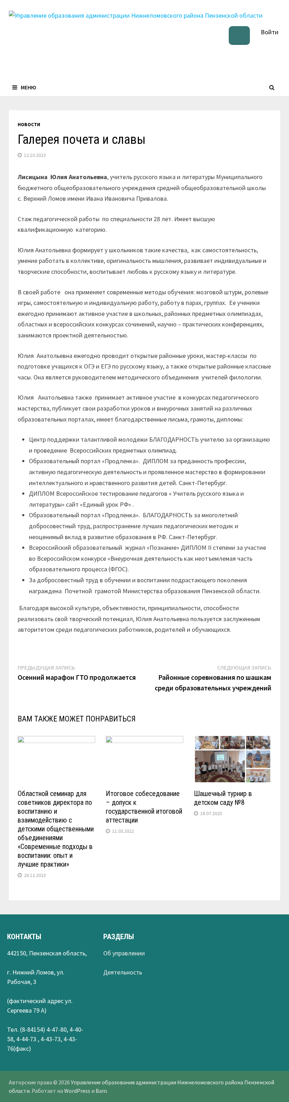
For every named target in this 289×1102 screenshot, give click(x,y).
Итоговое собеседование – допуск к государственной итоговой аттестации (144, 806)
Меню (28, 87)
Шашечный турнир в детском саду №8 (223, 798)
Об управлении (124, 953)
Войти (269, 32)
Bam (101, 1090)
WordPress (77, 1090)
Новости (29, 124)
